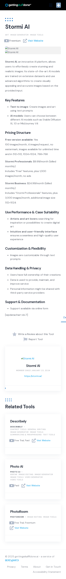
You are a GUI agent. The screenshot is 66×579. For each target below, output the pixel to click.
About (37, 566)
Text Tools (49, 434)
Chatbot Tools (18, 429)
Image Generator (19, 35)
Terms (24, 566)
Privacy (11, 566)
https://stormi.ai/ (33, 376)
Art (7, 35)
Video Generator (34, 477)
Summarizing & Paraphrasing (26, 434)
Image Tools (36, 35)
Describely (18, 421)
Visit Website (35, 40)
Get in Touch (53, 566)
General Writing (37, 429)
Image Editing (26, 474)
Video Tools (16, 480)
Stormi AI (33, 366)
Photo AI (16, 466)
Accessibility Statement (47, 572)
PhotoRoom (19, 511)
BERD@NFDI (12, 560)
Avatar (13, 474)
